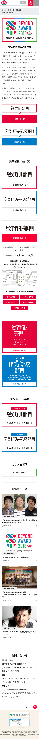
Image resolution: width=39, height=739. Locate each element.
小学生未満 (11, 297)
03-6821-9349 (22, 734)
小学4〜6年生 (11, 302)
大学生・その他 (19, 308)
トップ (4, 10)
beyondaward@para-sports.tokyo (15, 690)
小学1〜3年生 (28, 297)
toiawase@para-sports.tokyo (7, 734)
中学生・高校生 (28, 302)
